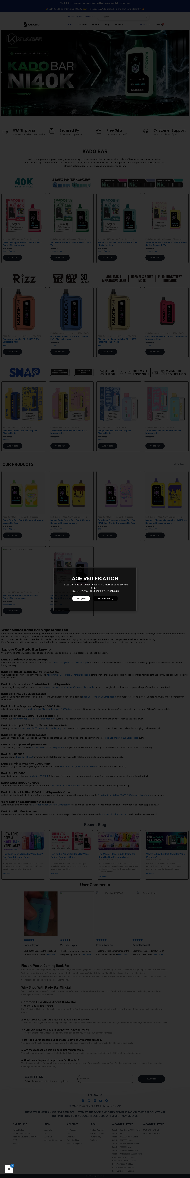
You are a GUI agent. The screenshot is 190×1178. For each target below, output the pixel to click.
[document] (95, 589)
